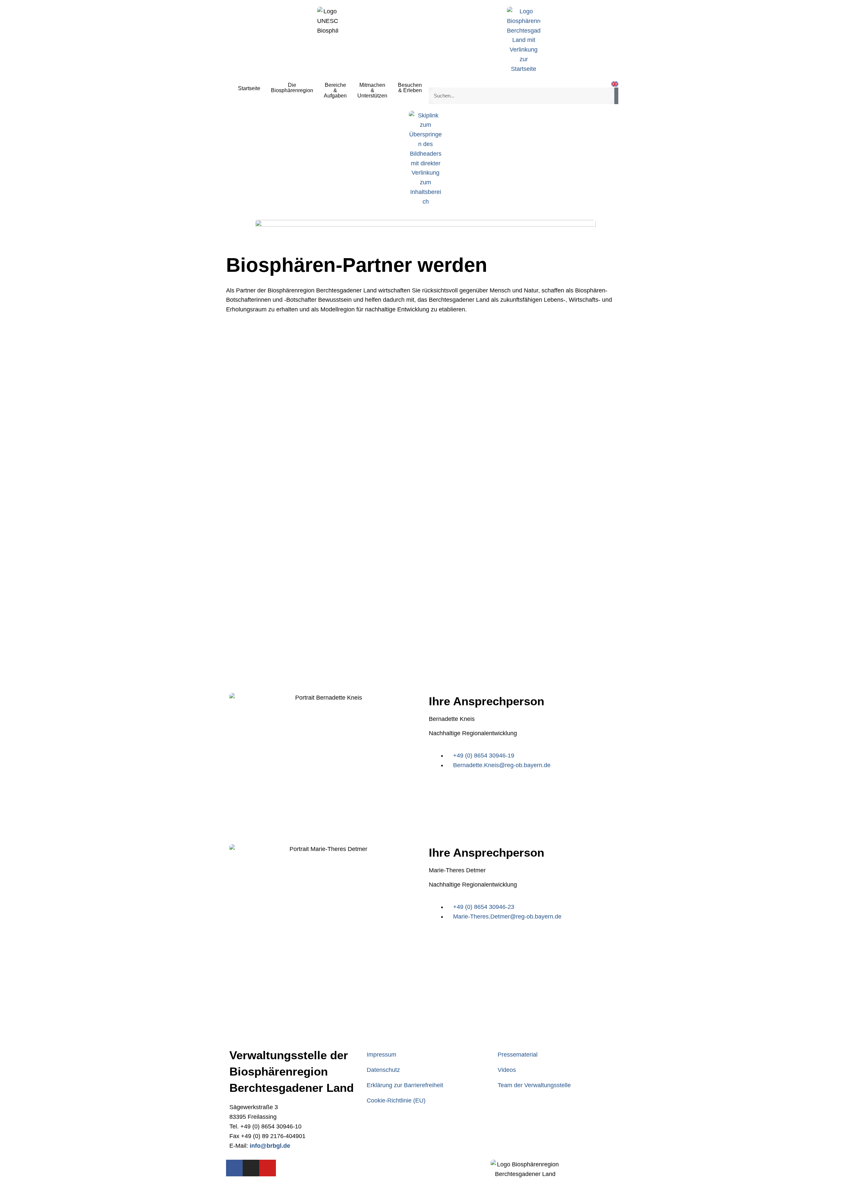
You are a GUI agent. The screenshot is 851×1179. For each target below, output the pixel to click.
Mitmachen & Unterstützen (372, 90)
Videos (507, 1070)
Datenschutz (383, 1070)
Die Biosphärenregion (292, 87)
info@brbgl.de (270, 1145)
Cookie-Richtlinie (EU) (396, 1100)
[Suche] (616, 95)
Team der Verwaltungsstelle (534, 1085)
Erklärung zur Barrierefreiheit (405, 1085)
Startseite (249, 88)
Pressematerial (518, 1054)
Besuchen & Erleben (410, 87)
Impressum (381, 1054)
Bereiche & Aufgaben (335, 90)
